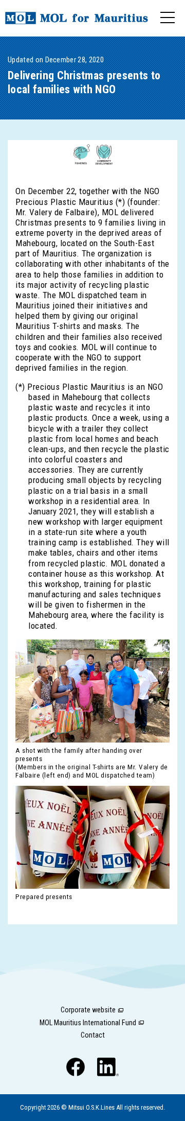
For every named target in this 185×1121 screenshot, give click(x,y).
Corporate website (88, 1010)
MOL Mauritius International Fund (88, 1023)
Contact (93, 1035)
